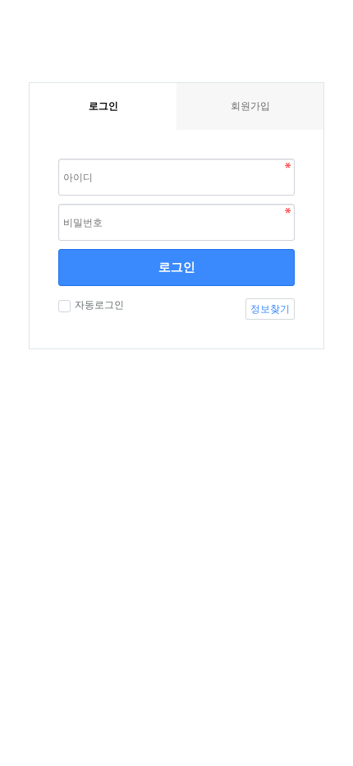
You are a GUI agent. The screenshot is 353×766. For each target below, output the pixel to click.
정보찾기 (270, 309)
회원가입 (250, 106)
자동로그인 (99, 305)
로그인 (176, 267)
